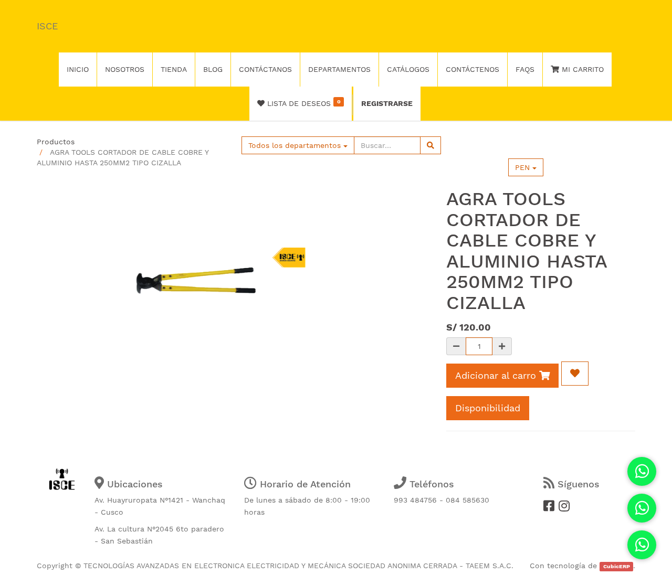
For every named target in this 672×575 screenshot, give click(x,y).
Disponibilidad (487, 407)
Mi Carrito (581, 69)
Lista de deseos (302, 103)
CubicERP (616, 566)
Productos (56, 141)
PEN (523, 167)
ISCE (47, 25)
